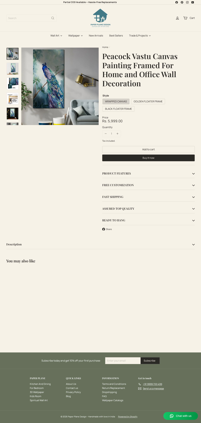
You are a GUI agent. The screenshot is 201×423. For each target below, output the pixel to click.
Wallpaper (74, 35)
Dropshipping (109, 392)
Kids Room (35, 396)
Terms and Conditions (114, 384)
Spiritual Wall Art (39, 400)
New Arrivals (96, 35)
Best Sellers (116, 35)
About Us (71, 384)
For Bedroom (37, 388)
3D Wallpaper (37, 392)
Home (105, 47)
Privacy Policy (73, 392)
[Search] (53, 18)
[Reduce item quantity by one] (105, 133)
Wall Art (55, 35)
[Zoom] (60, 86)
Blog (68, 396)
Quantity (107, 127)
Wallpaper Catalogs (112, 400)
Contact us (72, 388)
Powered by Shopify (127, 416)
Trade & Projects (138, 35)
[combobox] (31, 18)
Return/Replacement (113, 388)
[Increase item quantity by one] (117, 133)
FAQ (104, 396)
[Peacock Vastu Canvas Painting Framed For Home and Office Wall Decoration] (20, 296)
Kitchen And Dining (40, 384)
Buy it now (148, 157)
